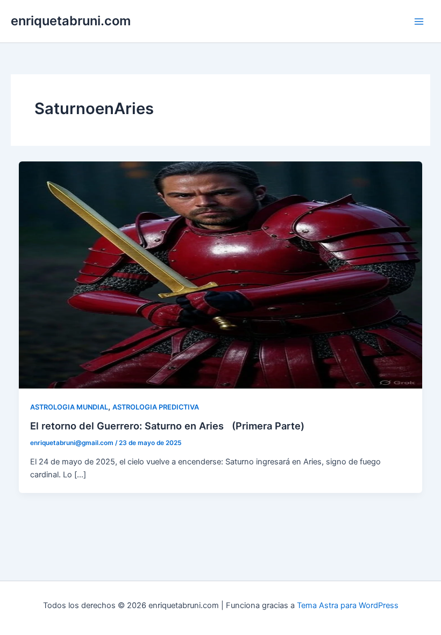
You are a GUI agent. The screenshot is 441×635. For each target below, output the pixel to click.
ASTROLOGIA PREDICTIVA (155, 407)
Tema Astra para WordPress (348, 605)
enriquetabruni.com (71, 21)
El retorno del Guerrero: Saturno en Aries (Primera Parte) (167, 426)
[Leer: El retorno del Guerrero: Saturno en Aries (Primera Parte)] (221, 274)
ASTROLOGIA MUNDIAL (69, 407)
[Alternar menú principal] (419, 21)
